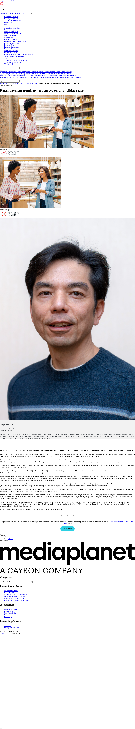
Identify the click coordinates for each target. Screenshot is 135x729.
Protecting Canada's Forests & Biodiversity (18, 54)
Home (2, 83)
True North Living (10, 613)
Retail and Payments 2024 (29, 83)
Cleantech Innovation (11, 591)
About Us (7, 626)
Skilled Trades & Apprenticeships (15, 56)
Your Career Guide (10, 615)
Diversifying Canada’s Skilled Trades (16, 600)
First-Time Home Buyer (12, 43)
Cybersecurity (9, 37)
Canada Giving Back (11, 30)
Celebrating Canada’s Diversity (14, 596)
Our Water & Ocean (11, 51)
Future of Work (9, 49)
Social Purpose (9, 593)
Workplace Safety (10, 64)
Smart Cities (8, 58)
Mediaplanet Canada (11, 609)
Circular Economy (10, 35)
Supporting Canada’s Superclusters (15, 594)
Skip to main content (7, 1)
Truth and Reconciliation (12, 62)
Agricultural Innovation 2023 (14, 598)
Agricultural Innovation (12, 28)
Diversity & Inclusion (11, 19)
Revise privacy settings (14, 633)
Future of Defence (10, 45)
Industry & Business (11, 17)
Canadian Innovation (11, 32)
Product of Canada (10, 53)
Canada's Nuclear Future (12, 34)
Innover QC (8, 617)
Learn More (67, 528)
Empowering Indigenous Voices (15, 41)
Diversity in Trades (10, 39)
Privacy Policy (3, 633)
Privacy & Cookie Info (11, 628)
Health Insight (9, 611)
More (6, 24)
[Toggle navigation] (31, 13)
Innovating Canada (15, 13)
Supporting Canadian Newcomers (15, 60)
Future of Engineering (11, 47)
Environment (8, 22)
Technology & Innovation (12, 20)
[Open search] (1, 70)
